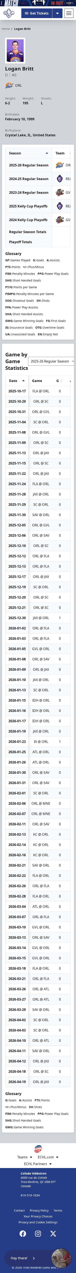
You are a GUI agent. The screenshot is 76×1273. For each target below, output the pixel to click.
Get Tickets (39, 13)
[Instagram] (38, 1234)
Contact (19, 1210)
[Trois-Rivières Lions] (9, 13)
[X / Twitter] (53, 1234)
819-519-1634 (30, 1195)
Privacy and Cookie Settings (38, 1222)
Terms (58, 1210)
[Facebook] (23, 1234)
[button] (38, 1258)
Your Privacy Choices (38, 1216)
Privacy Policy (39, 1210)
